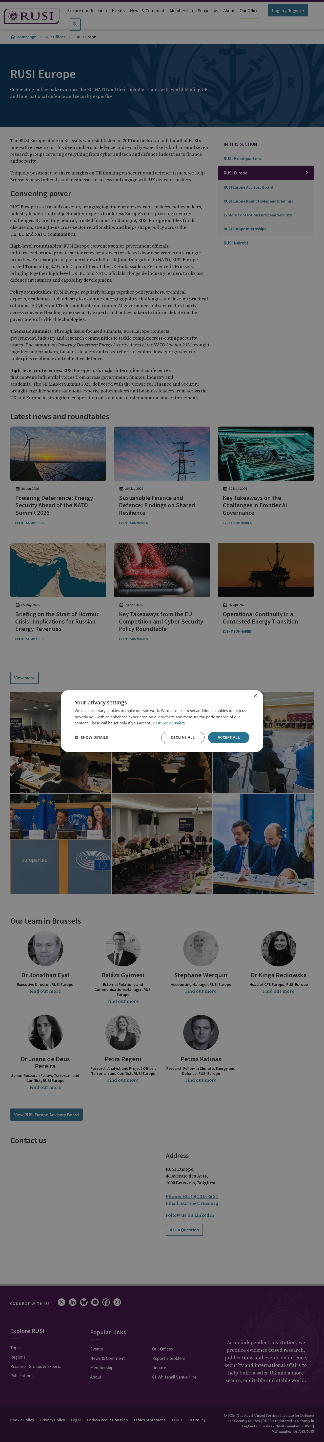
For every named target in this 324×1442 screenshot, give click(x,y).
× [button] (255, 696)
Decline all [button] (183, 737)
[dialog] (162, 721)
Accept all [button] (229, 737)
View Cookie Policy (168, 723)
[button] (91, 737)
